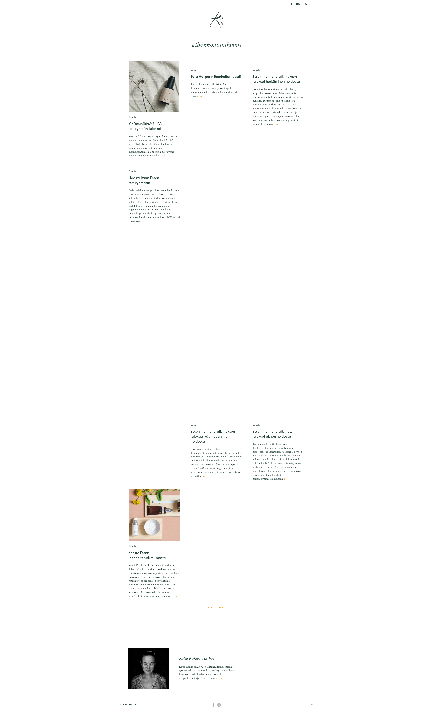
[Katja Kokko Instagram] (219, 705)
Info (311, 704)
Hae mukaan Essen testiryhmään (144, 180)
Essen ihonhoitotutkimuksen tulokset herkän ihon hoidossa (276, 79)
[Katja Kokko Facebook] (213, 705)
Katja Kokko (216, 26)
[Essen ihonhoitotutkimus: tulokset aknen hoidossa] (278, 292)
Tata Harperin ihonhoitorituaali (216, 76)
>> (163, 156)
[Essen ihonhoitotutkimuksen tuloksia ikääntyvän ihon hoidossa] (217, 292)
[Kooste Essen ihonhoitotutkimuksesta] (154, 514)
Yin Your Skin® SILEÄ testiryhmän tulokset (145, 126)
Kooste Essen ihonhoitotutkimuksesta (147, 555)
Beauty (132, 117)
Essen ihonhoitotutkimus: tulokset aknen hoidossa (272, 434)
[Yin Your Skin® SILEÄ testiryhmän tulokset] (154, 86)
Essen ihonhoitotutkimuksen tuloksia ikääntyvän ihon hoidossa (213, 436)
